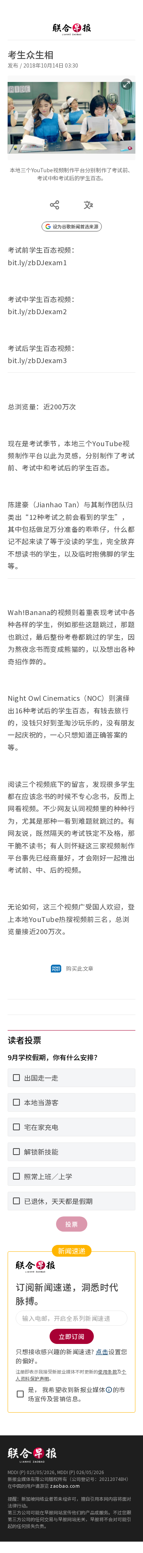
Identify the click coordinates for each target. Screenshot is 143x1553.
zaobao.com (65, 1485)
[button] (109, 1390)
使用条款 (107, 1371)
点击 (102, 1351)
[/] (71, 29)
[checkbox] (20, 1394)
